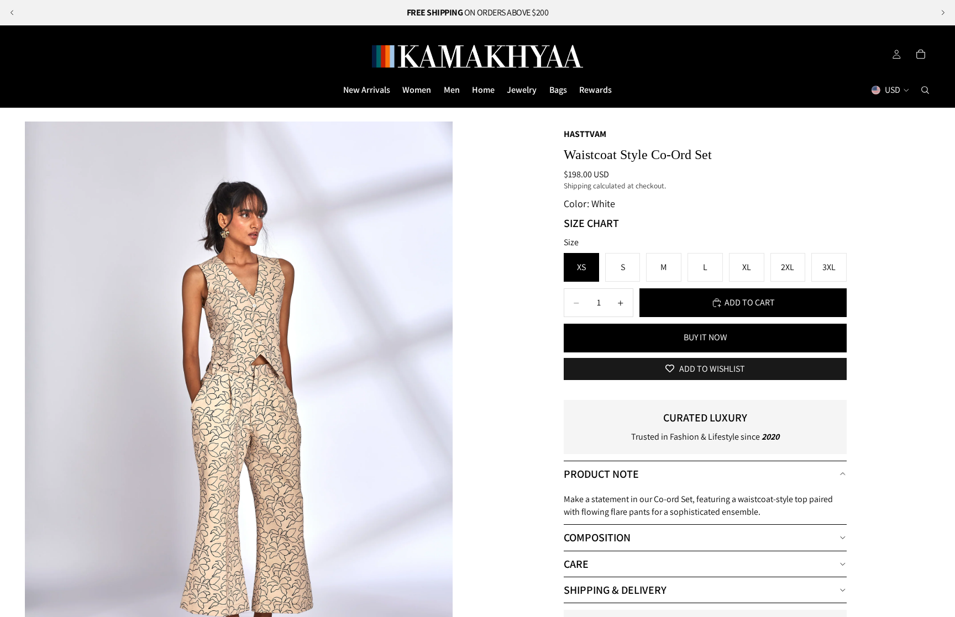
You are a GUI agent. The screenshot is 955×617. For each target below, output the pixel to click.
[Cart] (921, 54)
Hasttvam (585, 134)
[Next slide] (943, 13)
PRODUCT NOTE (601, 474)
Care (576, 564)
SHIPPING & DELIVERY (615, 590)
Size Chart (591, 223)
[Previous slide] (12, 13)
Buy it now (705, 337)
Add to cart (750, 302)
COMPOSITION (597, 537)
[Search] (925, 90)
